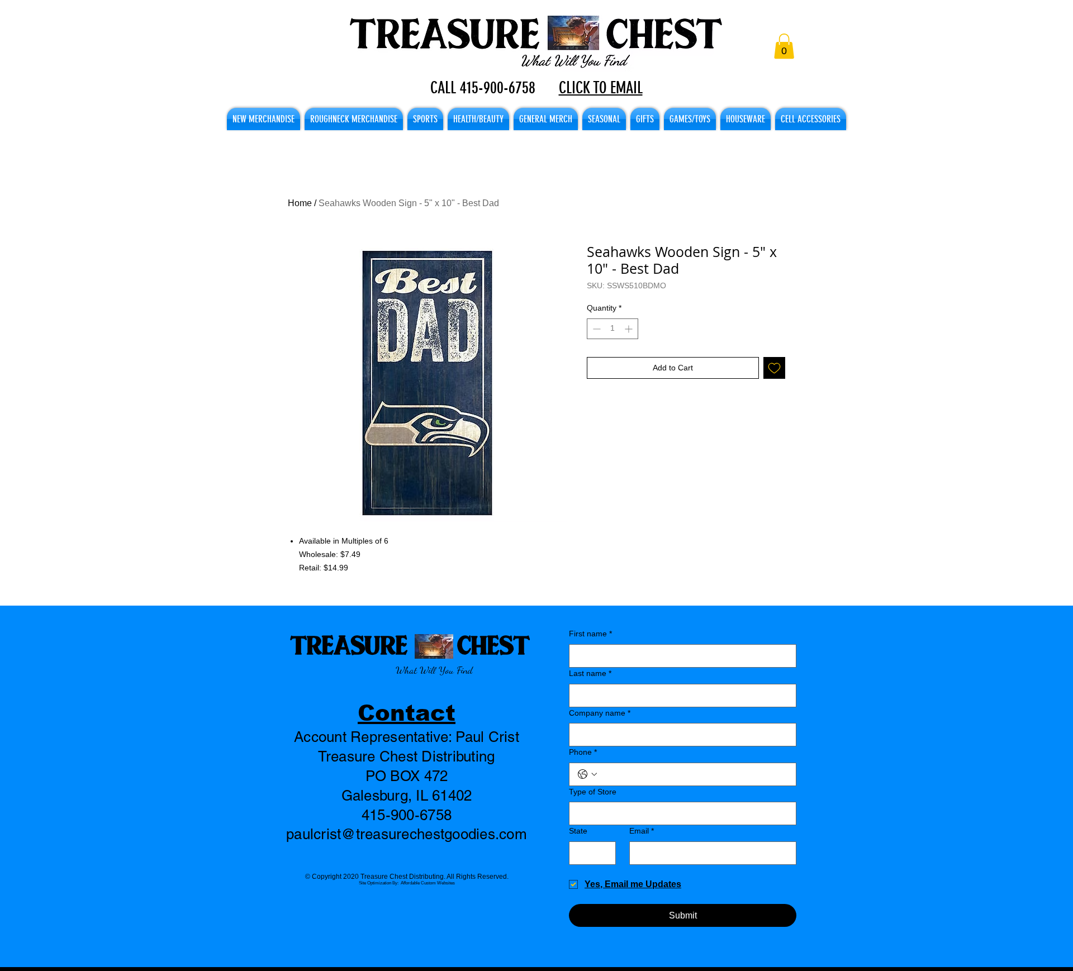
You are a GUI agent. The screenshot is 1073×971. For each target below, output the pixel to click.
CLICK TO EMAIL (601, 87)
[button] (784, 46)
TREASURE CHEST (410, 644)
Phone (583, 752)
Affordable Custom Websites (428, 883)
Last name (590, 673)
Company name (599, 712)
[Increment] (630, 329)
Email (641, 830)
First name (590, 633)
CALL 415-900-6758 (482, 87)
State (578, 830)
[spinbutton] (612, 329)
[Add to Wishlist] (774, 368)
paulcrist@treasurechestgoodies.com (406, 834)
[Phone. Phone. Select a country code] (587, 774)
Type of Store (592, 791)
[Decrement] (595, 329)
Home (300, 203)
